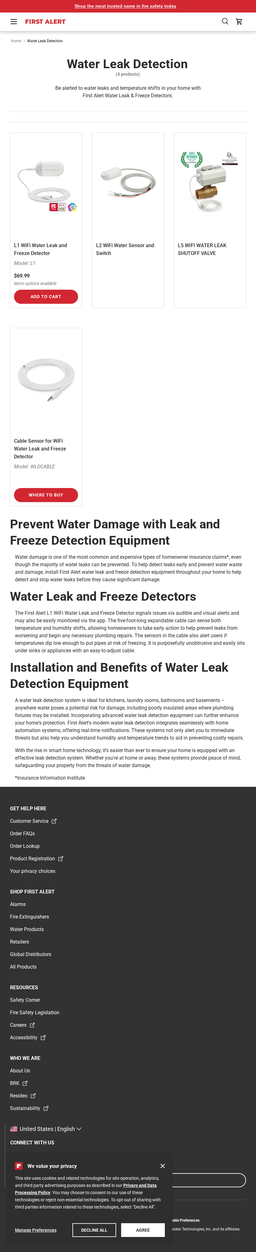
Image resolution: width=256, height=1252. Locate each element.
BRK (14, 1083)
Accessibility (23, 1038)
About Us (20, 1071)
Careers (18, 1025)
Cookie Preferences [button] (183, 1220)
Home (16, 41)
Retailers (19, 942)
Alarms (18, 904)
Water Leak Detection (45, 41)
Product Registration (32, 859)
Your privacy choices (32, 871)
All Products (23, 967)
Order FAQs (22, 834)
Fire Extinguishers (29, 917)
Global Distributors (30, 954)
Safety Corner (25, 1000)
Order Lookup (25, 846)
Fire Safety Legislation (34, 1012)
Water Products (27, 929)
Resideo (18, 1096)
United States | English (47, 1129)
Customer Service (29, 821)
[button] (225, 21)
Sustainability (25, 1108)
